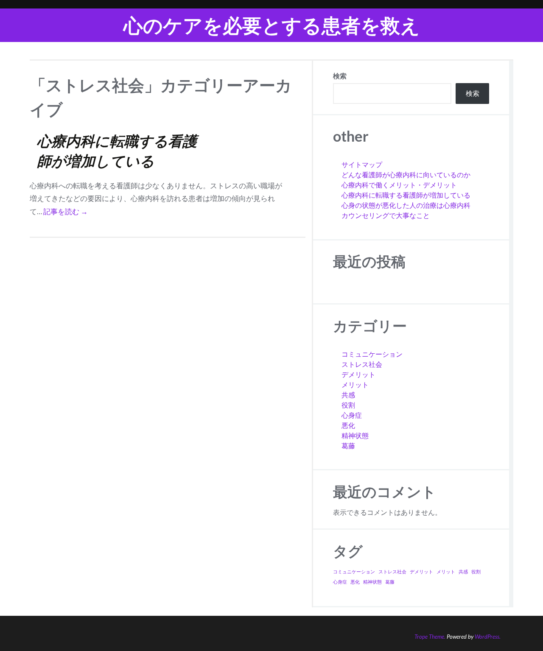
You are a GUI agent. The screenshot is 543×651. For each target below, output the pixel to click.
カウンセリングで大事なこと (385, 215)
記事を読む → (65, 211)
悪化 (348, 425)
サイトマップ (361, 164)
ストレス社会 (361, 364)
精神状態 (355, 435)
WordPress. (488, 636)
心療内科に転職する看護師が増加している (405, 195)
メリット (355, 384)
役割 (348, 405)
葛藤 (348, 445)
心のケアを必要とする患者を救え (271, 25)
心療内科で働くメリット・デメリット (399, 185)
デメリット (358, 374)
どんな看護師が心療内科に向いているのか (405, 174)
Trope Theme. (429, 636)
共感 (348, 395)
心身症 (351, 415)
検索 (340, 76)
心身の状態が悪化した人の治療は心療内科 (405, 205)
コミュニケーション (372, 354)
